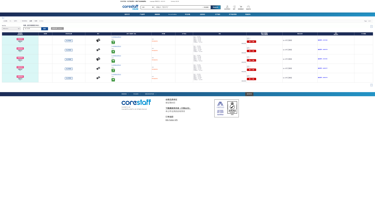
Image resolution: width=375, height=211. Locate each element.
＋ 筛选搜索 (205, 7)
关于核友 (217, 14)
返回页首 (249, 94)
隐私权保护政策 (149, 94)
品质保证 (202, 14)
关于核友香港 (233, 14)
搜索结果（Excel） (57, 28)
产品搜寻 (142, 14)
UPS (176, 120)
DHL (167, 120)
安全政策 (135, 94)
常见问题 (187, 14)
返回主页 (127, 14)
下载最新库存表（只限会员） (178, 108)
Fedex (171, 120)
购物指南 (157, 14)
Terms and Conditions (172, 14)
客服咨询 (247, 14)
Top (3, 18)
